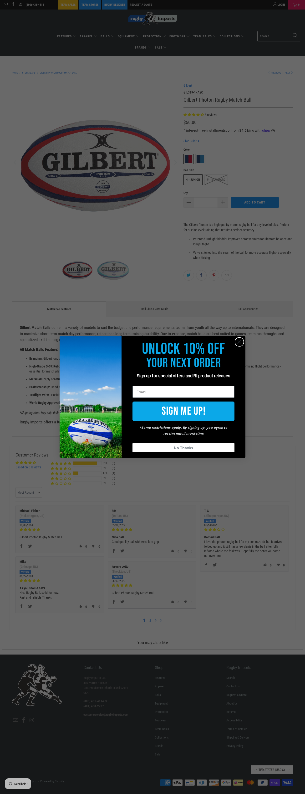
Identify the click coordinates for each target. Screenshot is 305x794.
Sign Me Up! (184, 411)
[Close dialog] (239, 342)
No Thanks (183, 448)
